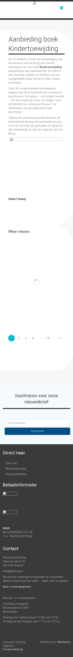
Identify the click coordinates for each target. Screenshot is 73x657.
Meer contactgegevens (17, 586)
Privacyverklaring (16, 474)
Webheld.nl (63, 642)
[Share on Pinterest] (26, 205)
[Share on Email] (48, 205)
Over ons (11, 463)
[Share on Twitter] (19, 205)
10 (47, 338)
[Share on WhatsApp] (41, 205)
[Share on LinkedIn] (33, 205)
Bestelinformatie (16, 468)
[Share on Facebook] (11, 205)
